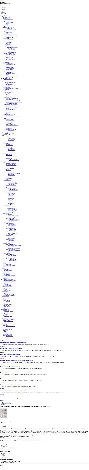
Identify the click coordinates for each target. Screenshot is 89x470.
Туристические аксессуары (8, 39)
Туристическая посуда (5, 309)
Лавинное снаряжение (7, 126)
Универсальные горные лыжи (10, 124)
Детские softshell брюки (11, 224)
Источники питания (7, 325)
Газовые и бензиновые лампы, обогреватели (11, 88)
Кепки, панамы (8, 170)
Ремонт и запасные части (10, 84)
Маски (7, 113)
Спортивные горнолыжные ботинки (12, 101)
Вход (3, 6)
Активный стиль (6, 142)
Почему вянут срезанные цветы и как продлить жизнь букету (10, 378)
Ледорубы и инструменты (12, 52)
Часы (7, 333)
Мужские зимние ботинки (12, 151)
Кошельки (5, 303)
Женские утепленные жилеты (12, 247)
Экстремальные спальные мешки (9, 295)
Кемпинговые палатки (7, 264)
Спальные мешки (5, 291)
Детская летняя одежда (9, 192)
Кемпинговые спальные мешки (9, 292)
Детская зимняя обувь (9, 147)
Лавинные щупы (8, 131)
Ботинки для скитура (9, 99)
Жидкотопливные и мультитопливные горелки (11, 90)
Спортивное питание (5, 296)
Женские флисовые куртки (12, 257)
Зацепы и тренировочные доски (11, 54)
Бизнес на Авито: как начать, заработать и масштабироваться (10, 384)
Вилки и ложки (6, 310)
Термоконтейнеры (7, 38)
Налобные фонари (9, 42)
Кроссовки (6, 153)
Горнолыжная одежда (7, 180)
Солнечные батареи (9, 328)
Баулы (5, 298)
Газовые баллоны (7, 87)
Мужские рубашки (11, 202)
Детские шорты (10, 195)
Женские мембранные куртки (12, 210)
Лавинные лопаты (9, 128)
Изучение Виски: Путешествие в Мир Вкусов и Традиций (10, 354)
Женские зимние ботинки (12, 149)
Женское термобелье (9, 235)
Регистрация (4, 7)
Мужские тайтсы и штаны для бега (13, 220)
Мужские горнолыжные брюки (13, 189)
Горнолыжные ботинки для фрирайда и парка (13, 100)
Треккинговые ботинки (8, 162)
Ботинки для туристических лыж (9, 281)
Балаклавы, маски (9, 167)
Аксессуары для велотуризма (8, 79)
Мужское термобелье (9, 239)
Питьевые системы (7, 25)
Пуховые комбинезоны (11, 252)
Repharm (3, 404)
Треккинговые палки (9, 37)
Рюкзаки (3, 268)
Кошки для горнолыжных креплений (12, 107)
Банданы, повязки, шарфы (10, 168)
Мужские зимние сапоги (12, 152)
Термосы (5, 315)
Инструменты (8, 93)
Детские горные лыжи (9, 121)
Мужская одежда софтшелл (10, 228)
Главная (3, 9)
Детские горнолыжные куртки (12, 183)
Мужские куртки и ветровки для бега (14, 219)
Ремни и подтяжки (9, 178)
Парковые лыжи (8, 123)
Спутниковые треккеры (8, 334)
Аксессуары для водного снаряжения (10, 82)
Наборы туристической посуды (9, 312)
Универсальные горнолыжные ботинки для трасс (14, 102)
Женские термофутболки (12, 237)
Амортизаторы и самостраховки (11, 64)
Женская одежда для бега (10, 214)
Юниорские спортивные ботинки (11, 103)
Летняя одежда (6, 191)
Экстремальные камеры (8, 335)
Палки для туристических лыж (9, 282)
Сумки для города (7, 306)
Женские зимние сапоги (11, 150)
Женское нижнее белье (11, 238)
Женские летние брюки (11, 196)
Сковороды (6, 314)
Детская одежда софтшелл (10, 223)
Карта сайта (4, 13)
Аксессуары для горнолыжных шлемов (12, 105)
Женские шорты (10, 199)
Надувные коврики (7, 320)
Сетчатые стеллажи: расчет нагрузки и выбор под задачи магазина (11, 348)
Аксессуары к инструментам (12, 51)
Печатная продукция (5, 267)
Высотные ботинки (9, 144)
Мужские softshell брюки (12, 229)
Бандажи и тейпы (7, 17)
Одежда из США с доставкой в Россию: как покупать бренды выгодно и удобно (13, 390)
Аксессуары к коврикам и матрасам (9, 319)
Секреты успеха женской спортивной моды (7, 396)
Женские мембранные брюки (12, 209)
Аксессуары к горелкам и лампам (9, 86)
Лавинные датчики (9, 127)
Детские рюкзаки (7, 274)
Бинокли (5, 324)
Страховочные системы (9, 77)
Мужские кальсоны (11, 240)
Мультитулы (8, 23)
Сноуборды (6, 289)
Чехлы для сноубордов (7, 290)
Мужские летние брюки (11, 201)
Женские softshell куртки (12, 227)
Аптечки (5, 297)
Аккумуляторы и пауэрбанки (10, 326)
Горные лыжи (6, 118)
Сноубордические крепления (8, 288)
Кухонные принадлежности (8, 311)
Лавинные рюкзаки (11, 130)
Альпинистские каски (9, 72)
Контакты (3, 12)
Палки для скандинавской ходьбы (11, 36)
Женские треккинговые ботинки (11, 164)
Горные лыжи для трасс (9, 119)
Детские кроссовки (9, 154)
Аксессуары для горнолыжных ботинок (12, 98)
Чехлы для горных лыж (9, 117)
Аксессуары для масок (9, 111)
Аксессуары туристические (6, 16)
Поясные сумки (6, 305)
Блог (3, 454)
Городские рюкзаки (7, 273)
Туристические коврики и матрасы (7, 318)
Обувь (3, 135)
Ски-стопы (7, 110)
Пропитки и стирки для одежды (11, 29)
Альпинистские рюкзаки (8, 270)
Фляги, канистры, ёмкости (8, 316)
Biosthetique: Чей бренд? (4, 372)
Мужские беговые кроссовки (12, 159)
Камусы (7, 94)
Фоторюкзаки (6, 278)
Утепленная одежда (7, 243)
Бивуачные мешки (7, 262)
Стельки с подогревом (11, 139)
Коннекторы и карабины (10, 67)
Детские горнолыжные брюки (12, 182)
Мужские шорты (10, 204)
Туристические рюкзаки (8, 277)
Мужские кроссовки (9, 158)
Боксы (5, 299)
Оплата (3, 11)
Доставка (3, 10)
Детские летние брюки (11, 193)
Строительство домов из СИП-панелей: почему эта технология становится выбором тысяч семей (16, 360)
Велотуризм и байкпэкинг (6, 78)
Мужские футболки (11, 203)
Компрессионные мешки (8, 18)
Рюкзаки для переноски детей (9, 276)
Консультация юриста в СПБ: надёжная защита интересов (10, 366)
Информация (4, 426)
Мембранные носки (11, 174)
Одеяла (5, 293)
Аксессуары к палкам (9, 35)
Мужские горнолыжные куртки (13, 190)
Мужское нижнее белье (11, 242)
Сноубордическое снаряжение (7, 286)
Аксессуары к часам (9, 332)
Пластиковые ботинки (9, 145)
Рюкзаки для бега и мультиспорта (9, 275)
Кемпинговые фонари (9, 41)
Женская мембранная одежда (10, 208)
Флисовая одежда (7, 253)
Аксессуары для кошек (11, 48)
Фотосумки (6, 307)
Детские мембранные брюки (12, 206)
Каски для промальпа (9, 66)
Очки (7, 33)
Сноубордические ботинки (8, 287)
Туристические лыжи (7, 285)
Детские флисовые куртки (12, 256)
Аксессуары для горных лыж (8, 92)
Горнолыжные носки (11, 172)
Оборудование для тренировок (9, 53)
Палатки (3, 261)
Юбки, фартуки (8, 85)
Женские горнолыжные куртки (13, 186)
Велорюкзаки (6, 271)
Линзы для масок (8, 112)
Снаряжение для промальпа (8, 63)
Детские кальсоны (11, 232)
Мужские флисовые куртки (12, 260)
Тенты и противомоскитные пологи (9, 265)
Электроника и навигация (6, 323)
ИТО (7, 58)
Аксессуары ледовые (9, 46)
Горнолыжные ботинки (7, 97)
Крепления (7, 108)
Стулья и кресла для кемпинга (9, 133)
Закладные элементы (9, 57)
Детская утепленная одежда (10, 244)
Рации (5, 331)
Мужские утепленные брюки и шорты (14, 250)
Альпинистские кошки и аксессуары (12, 47)
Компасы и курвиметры (8, 329)
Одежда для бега (6, 213)
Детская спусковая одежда (12, 181)
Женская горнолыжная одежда (11, 185)
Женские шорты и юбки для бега (13, 217)
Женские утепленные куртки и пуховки (14, 248)
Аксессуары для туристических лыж (10, 280)
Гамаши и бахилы (9, 136)
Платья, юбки (10, 200)
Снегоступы (6, 283)
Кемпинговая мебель (5, 132)
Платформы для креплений (10, 109)
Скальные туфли (6, 62)
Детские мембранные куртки (12, 207)
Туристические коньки (7, 284)
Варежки (7, 169)
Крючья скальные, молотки (10, 59)
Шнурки (7, 141)
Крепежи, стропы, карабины (8, 20)
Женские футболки (11, 198)
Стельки (7, 137)
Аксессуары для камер (9, 336)
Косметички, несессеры (8, 302)
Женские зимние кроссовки (12, 156)
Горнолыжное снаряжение (6, 91)
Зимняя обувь (6, 146)
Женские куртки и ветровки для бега (13, 215)
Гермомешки (8, 301)
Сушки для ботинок (9, 96)
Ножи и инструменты (7, 21)
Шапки (7, 179)
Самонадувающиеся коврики (8, 321)
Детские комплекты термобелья (13, 233)
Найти (1, 5)
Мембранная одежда (7, 205)
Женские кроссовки (9, 155)
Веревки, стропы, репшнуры (10, 73)
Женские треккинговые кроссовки (13, 157)
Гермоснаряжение (7, 300)
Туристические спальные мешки (9, 294)
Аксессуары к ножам (9, 22)
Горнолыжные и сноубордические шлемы (10, 104)
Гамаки (5, 263)
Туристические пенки (7, 322)
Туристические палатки (8, 266)
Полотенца (6, 26)
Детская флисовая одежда (10, 254)
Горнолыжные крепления (8, 106)
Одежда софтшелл (7, 222)
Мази (7, 95)
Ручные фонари (8, 43)
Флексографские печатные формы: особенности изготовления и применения (13, 342)
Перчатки (7, 176)
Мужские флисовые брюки (12, 259)
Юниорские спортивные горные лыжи (12, 125)
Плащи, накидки (8, 177)
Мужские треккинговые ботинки (11, 165)
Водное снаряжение (5, 81)
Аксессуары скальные (9, 56)
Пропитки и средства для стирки (9, 27)
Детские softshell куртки (11, 225)
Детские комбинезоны (11, 184)
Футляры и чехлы (7, 308)
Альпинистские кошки (11, 49)
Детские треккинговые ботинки (11, 163)
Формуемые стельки (11, 140)
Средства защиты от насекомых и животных (11, 34)
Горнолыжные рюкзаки (7, 272)
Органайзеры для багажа (8, 304)
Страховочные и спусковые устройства (12, 76)
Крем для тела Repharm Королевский (8, 448)
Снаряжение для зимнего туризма (7, 279)
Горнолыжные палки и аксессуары (9, 114)
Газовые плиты (6, 89)
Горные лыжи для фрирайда (10, 120)
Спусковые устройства (9, 69)
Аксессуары (6, 166)
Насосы (7, 83)
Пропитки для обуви (9, 28)
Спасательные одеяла (7, 30)
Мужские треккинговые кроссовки (13, 160)
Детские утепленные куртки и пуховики (14, 245)
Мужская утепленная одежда (10, 249)
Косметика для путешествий (8, 19)
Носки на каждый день (11, 175)
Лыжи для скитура (9, 122)
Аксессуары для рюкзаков (8, 269)
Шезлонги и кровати (7, 134)
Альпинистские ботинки (8, 143)
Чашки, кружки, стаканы (8, 317)
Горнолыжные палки (9, 115)
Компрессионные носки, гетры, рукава (14, 173)
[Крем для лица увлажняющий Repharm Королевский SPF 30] (3, 417)
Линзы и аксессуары (9, 32)
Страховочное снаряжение (8, 71)
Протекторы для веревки (10, 68)
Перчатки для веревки (9, 61)
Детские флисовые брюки (12, 255)
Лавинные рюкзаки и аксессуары (11, 129)
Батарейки (7, 327)
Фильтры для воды (7, 44)
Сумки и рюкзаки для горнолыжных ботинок (13, 116)
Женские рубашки (11, 197)
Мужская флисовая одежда (10, 258)
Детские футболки (11, 194)
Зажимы (7, 74)
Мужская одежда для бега (10, 218)
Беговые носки (10, 171)
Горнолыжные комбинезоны (12, 188)
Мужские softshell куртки (12, 230)
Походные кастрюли (7, 313)
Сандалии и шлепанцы (7, 161)
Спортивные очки (7, 31)
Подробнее (2, 345)
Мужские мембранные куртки (12, 212)
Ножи (7, 24)
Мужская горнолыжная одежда (11, 187)
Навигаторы (6, 330)
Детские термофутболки (11, 234)
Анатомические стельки (11, 138)
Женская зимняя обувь (9, 148)
